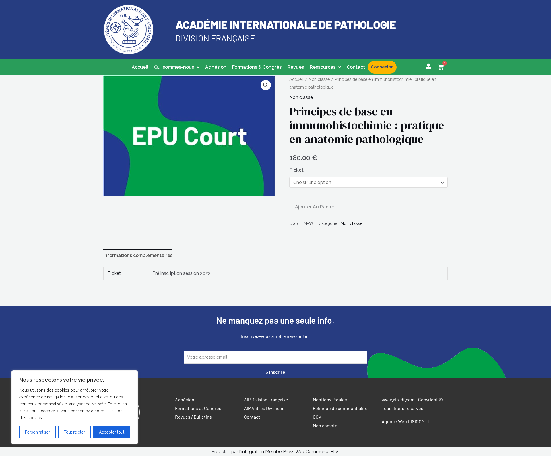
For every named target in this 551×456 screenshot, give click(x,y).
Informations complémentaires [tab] (137, 255)
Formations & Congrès (257, 67)
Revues (295, 67)
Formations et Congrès (198, 408)
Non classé (319, 79)
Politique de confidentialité (340, 408)
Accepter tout (111, 432)
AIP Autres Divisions (264, 408)
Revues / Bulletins (193, 416)
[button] (176, 67)
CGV (317, 416)
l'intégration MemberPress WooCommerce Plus (289, 451)
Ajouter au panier (314, 207)
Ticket (296, 170)
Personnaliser (37, 432)
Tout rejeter (74, 432)
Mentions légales (330, 399)
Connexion (382, 67)
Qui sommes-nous (174, 67)
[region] (74, 407)
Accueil (140, 67)
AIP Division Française (266, 399)
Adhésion (215, 67)
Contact (356, 67)
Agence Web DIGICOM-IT (406, 421)
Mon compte (325, 425)
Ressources (322, 67)
